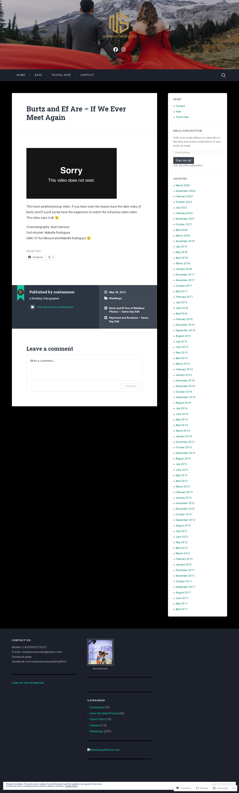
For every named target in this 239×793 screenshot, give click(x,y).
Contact (87, 75)
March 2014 (183, 430)
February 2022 (184, 213)
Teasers (95, 725)
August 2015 (183, 336)
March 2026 (183, 185)
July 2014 (181, 408)
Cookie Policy (71, 786)
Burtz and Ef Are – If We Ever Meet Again (76, 113)
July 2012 (181, 531)
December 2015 (185, 324)
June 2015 (182, 347)
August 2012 (183, 525)
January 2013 (184, 497)
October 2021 (184, 224)
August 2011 (183, 592)
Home (21, 75)
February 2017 (184, 296)
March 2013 (183, 486)
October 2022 (184, 202)
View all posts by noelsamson (55, 307)
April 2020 (182, 230)
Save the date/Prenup (104, 713)
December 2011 (185, 570)
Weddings (115, 298)
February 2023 (184, 196)
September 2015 (185, 330)
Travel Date (61, 75)
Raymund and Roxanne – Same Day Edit (128, 319)
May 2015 (182, 352)
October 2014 (184, 391)
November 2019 (185, 241)
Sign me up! (183, 160)
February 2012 (184, 559)
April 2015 (182, 358)
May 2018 (182, 252)
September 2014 (185, 397)
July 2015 (181, 341)
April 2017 (182, 291)
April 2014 (182, 425)
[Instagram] (123, 49)
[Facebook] (115, 49)
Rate (38, 75)
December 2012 (185, 503)
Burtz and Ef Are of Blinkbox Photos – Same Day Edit (127, 310)
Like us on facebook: (28, 682)
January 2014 (184, 436)
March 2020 (183, 235)
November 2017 (185, 280)
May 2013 (182, 475)
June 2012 (182, 536)
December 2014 (185, 380)
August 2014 (183, 402)
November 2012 (185, 508)
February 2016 (184, 319)
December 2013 (185, 442)
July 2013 (181, 464)
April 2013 (182, 481)
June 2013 (182, 469)
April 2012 (182, 548)
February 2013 (184, 492)
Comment (130, 386)
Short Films (97, 719)
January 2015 (184, 375)
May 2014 (182, 419)
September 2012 (185, 520)
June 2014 (182, 414)
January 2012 (184, 564)
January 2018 (184, 269)
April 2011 (182, 609)
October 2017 (184, 285)
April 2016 (182, 313)
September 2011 (185, 587)
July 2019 (181, 246)
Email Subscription (187, 130)
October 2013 (184, 447)
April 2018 (182, 257)
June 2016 (182, 308)
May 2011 (182, 603)
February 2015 (184, 369)
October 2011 (184, 581)
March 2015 (183, 363)
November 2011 (185, 575)
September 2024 (185, 191)
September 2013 (185, 453)
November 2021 (185, 218)
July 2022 (181, 207)
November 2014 (185, 386)
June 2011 (182, 598)
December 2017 (185, 274)
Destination (97, 707)
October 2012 (184, 514)
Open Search (223, 75)
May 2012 (182, 542)
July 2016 (181, 302)
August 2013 (183, 458)
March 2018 (183, 263)
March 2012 (183, 553)
